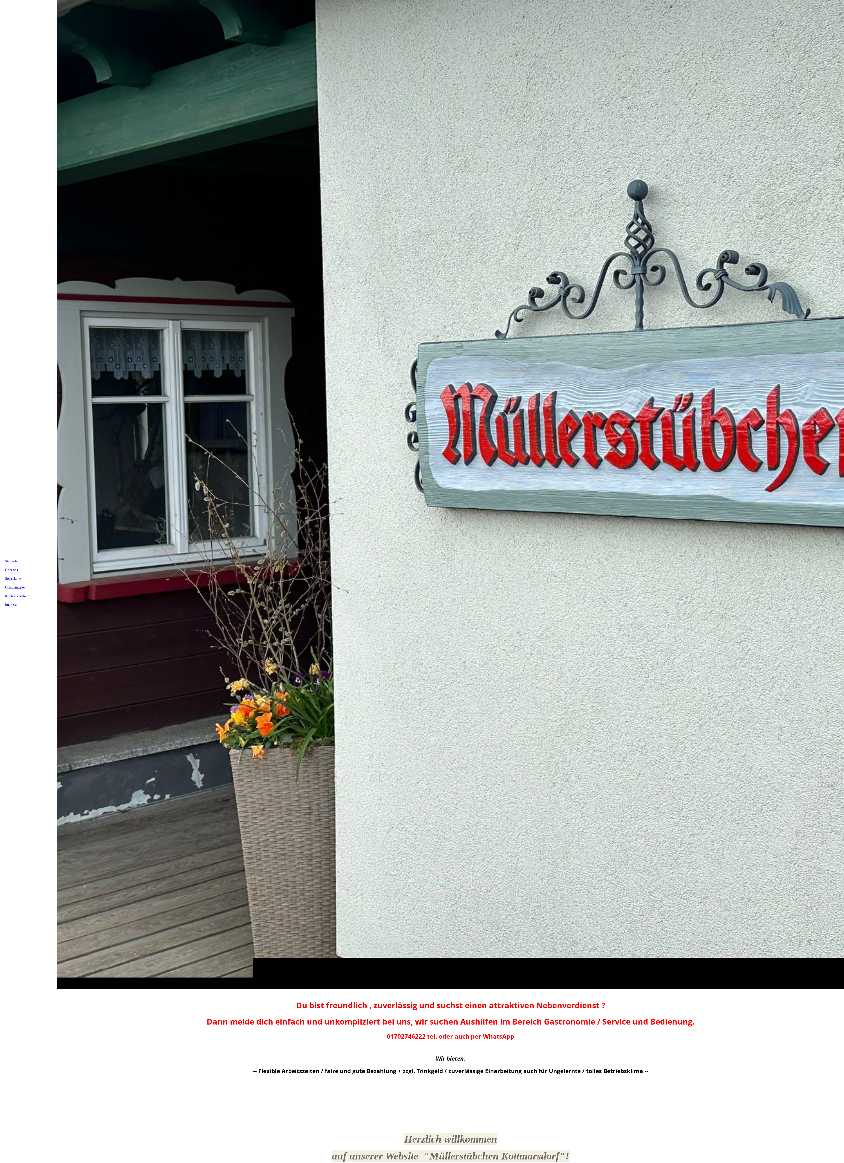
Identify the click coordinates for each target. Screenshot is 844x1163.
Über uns (11, 570)
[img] (450, 494)
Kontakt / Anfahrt (17, 596)
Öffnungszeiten (15, 587)
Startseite (11, 561)
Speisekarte (13, 578)
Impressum (12, 605)
